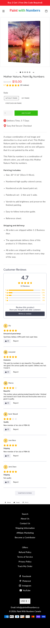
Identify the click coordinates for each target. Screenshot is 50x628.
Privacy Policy (25, 562)
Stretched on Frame (13, 103)
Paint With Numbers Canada (29, 611)
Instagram (26, 586)
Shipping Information (25, 528)
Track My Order (25, 566)
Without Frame (11, 98)
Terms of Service (25, 557)
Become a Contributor (25, 538)
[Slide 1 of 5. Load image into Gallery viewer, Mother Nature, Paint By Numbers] (20, 72)
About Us (25, 519)
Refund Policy (25, 552)
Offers (25, 548)
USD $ (24, 601)
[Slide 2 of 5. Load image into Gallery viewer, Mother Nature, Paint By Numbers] (23, 72)
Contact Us (25, 524)
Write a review (24, 314)
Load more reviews (25, 493)
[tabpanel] (25, 42)
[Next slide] (33, 72)
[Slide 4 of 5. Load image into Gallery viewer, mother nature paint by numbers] (27, 72)
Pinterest (26, 581)
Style (5, 93)
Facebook (26, 576)
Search (25, 514)
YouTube (26, 591)
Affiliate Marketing (25, 533)
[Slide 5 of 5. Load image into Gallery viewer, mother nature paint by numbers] (29, 72)
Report (16, 341)
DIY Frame (25, 98)
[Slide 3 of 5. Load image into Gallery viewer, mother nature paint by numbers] (25, 72)
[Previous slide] (16, 72)
